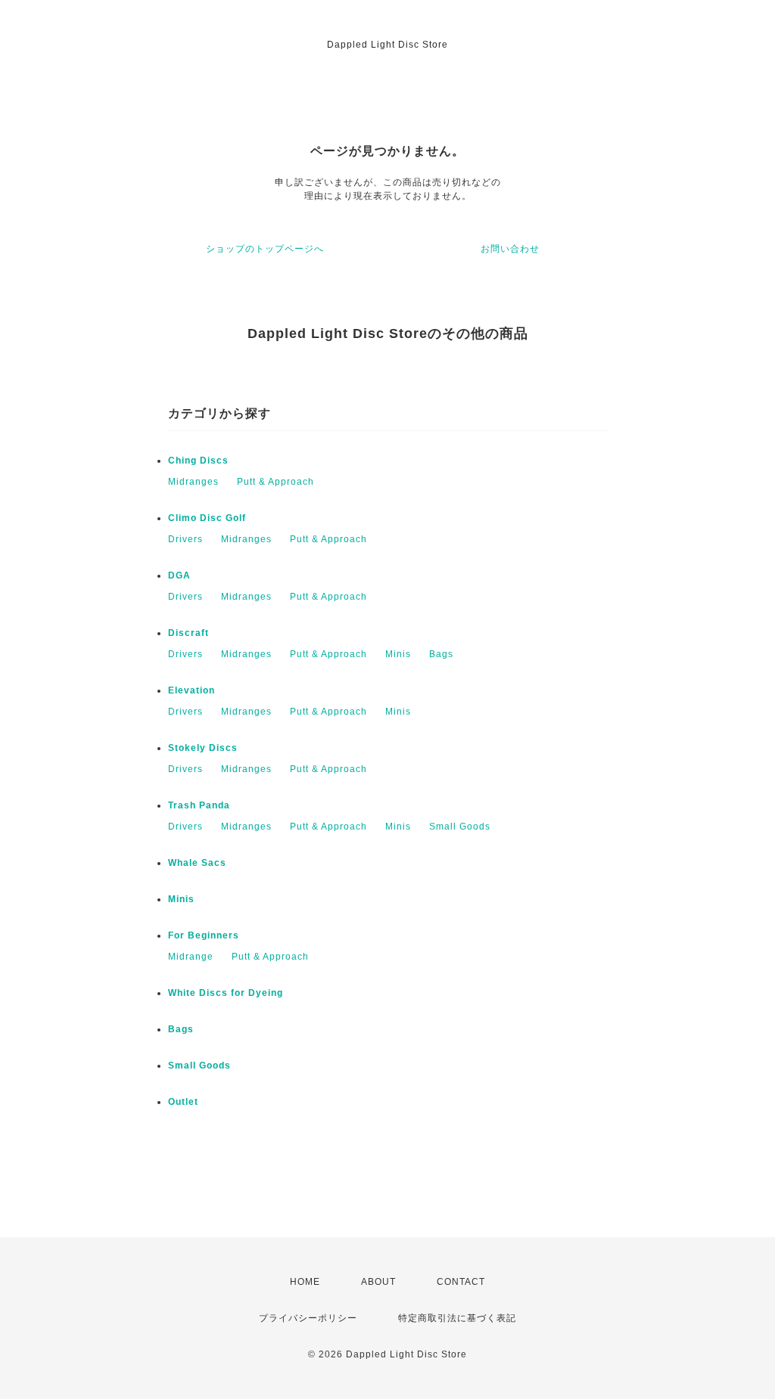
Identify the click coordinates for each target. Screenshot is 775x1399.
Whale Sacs (197, 863)
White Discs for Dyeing (225, 993)
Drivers (185, 539)
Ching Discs (198, 460)
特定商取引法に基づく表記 (457, 1318)
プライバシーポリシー (308, 1318)
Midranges (193, 481)
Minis (398, 654)
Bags (441, 654)
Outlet (183, 1102)
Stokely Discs (203, 748)
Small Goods (459, 826)
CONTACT (461, 1281)
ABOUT (378, 1281)
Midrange (190, 956)
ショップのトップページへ (265, 249)
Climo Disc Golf (207, 518)
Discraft (188, 633)
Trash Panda (199, 805)
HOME (305, 1281)
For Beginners (203, 935)
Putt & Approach (275, 481)
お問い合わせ (510, 249)
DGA (179, 575)
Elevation (191, 690)
